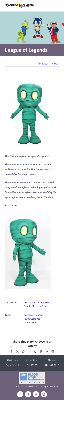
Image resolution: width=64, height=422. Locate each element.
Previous (44, 63)
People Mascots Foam (35, 306)
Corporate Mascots (34, 314)
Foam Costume (32, 318)
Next (54, 63)
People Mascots (32, 322)
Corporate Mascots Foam (37, 302)
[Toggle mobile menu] (57, 5)
